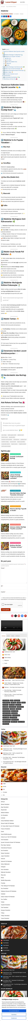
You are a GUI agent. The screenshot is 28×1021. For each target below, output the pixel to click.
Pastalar (3, 883)
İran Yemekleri (4, 850)
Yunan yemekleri (13, 717)
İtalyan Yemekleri (5, 853)
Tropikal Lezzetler (22, 444)
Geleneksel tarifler (6, 711)
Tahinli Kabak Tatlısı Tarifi (9, 746)
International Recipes (6, 848)
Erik (4, 789)
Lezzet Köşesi (11, 2)
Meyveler (3, 767)
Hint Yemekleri (4, 839)
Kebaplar (3, 866)
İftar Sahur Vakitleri (5, 845)
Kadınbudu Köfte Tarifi (9, 651)
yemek (11, 700)
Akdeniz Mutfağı (15, 711)
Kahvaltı (3, 858)
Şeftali (4, 786)
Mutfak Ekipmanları (6, 880)
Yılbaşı (2, 913)
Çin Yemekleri (4, 815)
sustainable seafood (6, 444)
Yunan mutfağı (6, 717)
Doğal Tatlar (13, 702)
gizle (8, 49)
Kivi (4, 795)
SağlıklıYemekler (15, 719)
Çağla (4, 783)
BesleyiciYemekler (6, 719)
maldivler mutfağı (5, 441)
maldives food (23, 439)
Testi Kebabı (6, 942)
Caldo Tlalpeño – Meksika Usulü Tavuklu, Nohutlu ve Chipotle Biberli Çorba (13, 683)
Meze (2, 877)
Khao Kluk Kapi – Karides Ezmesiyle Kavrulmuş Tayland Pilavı (12, 691)
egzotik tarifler (12, 437)
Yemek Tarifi (18, 704)
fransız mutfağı (21, 721)
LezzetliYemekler (16, 715)
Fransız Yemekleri (5, 829)
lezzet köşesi (17, 700)
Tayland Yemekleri (5, 904)
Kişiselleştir (14, 1014)
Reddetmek (14, 1018)
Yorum (3, 568)
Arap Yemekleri (5, 807)
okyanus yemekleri (21, 441)
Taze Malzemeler (6, 702)
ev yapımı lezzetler (6, 713)
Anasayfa (3, 6)
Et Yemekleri (5, 704)
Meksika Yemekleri (6, 872)
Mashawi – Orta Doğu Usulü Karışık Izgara (14, 687)
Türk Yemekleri (4, 907)
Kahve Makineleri (5, 864)
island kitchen (16, 439)
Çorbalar (18, 702)
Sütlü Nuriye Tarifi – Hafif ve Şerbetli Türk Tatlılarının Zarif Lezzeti (12, 753)
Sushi (5, 663)
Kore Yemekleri (5, 869)
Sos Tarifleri (4, 899)
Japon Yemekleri (5, 856)
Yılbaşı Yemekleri (5, 915)
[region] (14, 1009)
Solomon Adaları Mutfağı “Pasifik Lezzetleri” (18, 528)
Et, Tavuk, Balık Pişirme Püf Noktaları (10, 826)
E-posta (3, 591)
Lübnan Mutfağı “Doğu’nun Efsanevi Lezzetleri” (16, 476)
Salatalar (23, 702)
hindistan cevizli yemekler (7, 439)
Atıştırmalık (4, 810)
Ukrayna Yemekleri (5, 910)
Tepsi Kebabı (6, 945)
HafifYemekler (6, 723)
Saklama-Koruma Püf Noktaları (8, 891)
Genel (2, 831)
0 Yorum (21, 13)
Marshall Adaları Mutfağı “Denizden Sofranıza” (18, 494)
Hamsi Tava (7, 654)
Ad (2, 586)
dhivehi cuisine (5, 437)
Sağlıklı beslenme (6, 721)
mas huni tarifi (13, 441)
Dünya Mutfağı (14, 713)
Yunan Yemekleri (5, 918)
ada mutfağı (4, 435)
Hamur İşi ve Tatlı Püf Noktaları (8, 837)
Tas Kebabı (5, 947)
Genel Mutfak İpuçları (6, 834)
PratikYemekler (20, 706)
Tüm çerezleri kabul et (14, 1010)
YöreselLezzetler (12, 706)
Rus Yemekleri (4, 888)
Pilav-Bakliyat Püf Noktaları (8, 885)
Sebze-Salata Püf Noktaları (8, 896)
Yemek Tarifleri (6, 700)
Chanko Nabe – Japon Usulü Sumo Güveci (14, 680)
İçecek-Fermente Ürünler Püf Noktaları (10, 842)
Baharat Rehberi (5, 812)
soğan (24, 169)
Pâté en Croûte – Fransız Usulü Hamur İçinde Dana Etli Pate (13, 695)
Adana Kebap (7, 657)
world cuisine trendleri (6, 446)
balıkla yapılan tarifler (12, 435)
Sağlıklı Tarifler (14, 721)
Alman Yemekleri (5, 804)
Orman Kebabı (6, 950)
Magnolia (6, 660)
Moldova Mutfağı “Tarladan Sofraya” (16, 546)
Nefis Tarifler (11, 704)
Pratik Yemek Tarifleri (7, 715)
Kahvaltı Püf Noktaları (6, 861)
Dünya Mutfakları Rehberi (11, 6)
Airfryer (3, 801)
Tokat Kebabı (6, 940)
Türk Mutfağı (5, 706)
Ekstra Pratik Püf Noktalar (7, 823)
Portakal (5, 792)
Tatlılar (3, 729)
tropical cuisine (14, 444)
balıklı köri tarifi (21, 435)
